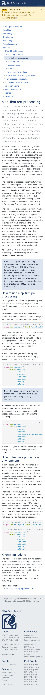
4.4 (25, 15)
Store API (10, 68)
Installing (7, 30)
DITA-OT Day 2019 (31, 672)
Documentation (7, 675)
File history (37, 601)
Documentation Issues (10, 647)
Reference (7, 47)
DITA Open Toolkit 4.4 (12, 26)
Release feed (7, 654)
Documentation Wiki (9, 649)
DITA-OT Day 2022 (31, 670)
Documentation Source (10, 644)
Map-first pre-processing (17, 58)
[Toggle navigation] (40, 3)
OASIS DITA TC (7, 684)
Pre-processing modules (16, 72)
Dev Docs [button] (10, 9)
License (7, 93)
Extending (7, 40)
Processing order (13, 65)
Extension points (11, 86)
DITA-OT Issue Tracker (10, 638)
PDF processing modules (17, 79)
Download (5, 678)
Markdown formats (12, 89)
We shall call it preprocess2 (18, 588)
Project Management (32, 640)
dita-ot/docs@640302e (22, 601)
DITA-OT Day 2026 (9, 665)
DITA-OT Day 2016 (31, 679)
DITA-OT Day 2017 (31, 677)
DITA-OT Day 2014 (31, 684)
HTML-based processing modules (20, 75)
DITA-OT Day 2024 (31, 667)
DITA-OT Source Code (10, 635)
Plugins (4, 680)
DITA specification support (16, 82)
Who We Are (28, 635)
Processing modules (14, 61)
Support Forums (30, 644)
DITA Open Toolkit (16, 3)
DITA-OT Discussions (32, 649)
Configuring (8, 37)
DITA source (31, 598)
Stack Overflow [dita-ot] (33, 657)
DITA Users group (31, 647)
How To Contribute (31, 638)
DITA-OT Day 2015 (31, 682)
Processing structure (15, 54)
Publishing (7, 33)
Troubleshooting (10, 44)
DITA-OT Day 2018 (31, 674)
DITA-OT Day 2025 (31, 665)
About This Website (9, 673)
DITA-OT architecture (13, 51)
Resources (9, 96)
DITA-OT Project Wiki (10, 640)
